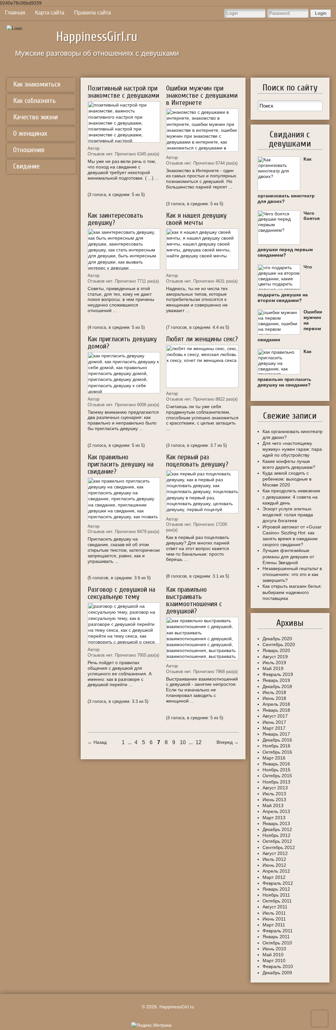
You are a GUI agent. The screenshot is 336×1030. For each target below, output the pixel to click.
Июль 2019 (274, 662)
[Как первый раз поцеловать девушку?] (202, 491)
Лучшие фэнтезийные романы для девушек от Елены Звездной (288, 556)
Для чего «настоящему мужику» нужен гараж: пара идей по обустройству (292, 449)
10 (183, 742)
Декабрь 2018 (277, 686)
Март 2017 (273, 728)
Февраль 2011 (277, 930)
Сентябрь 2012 (278, 847)
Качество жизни (35, 117)
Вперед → (228, 742)
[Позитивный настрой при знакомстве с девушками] (124, 122)
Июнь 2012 (274, 865)
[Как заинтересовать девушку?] (124, 249)
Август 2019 (275, 656)
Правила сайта (92, 12)
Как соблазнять (34, 100)
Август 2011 (274, 906)
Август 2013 (275, 787)
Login (320, 13)
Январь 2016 (276, 763)
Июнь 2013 (274, 799)
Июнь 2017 (274, 722)
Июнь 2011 (274, 918)
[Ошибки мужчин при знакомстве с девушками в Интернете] (202, 130)
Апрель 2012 (276, 871)
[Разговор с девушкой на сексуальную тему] (124, 623)
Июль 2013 (274, 793)
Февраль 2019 (277, 674)
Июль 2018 (274, 692)
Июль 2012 (274, 859)
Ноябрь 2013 (276, 781)
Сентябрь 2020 (278, 644)
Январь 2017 (276, 734)
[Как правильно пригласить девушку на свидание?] (124, 499)
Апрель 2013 (276, 811)
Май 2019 (273, 668)
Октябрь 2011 (277, 900)
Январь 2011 (276, 936)
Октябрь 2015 (277, 775)
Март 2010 (273, 960)
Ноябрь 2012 (276, 835)
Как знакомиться (36, 84)
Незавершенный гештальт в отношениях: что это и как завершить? (292, 574)
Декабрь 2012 (277, 829)
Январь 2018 (276, 710)
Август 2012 (275, 853)
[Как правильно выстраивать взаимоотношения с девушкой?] (202, 638)
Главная (15, 12)
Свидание (26, 166)
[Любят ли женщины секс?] (202, 366)
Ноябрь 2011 (276, 895)
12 (198, 742)
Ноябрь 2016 (276, 745)
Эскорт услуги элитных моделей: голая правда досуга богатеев (287, 514)
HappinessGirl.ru (96, 36)
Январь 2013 (276, 823)
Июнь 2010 (274, 948)
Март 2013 (273, 817)
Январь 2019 (276, 680)
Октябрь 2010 (277, 942)
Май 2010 (273, 954)
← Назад (97, 742)
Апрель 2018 (276, 704)
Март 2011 (273, 924)
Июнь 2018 (274, 698)
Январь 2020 (276, 650)
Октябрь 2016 (277, 752)
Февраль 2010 (277, 966)
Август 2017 (275, 716)
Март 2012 (273, 877)
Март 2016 (273, 758)
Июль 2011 (274, 913)
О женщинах (30, 133)
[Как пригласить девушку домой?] (124, 372)
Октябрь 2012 (277, 841)
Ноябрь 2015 (276, 769)
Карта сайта (49, 12)
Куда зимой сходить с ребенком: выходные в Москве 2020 (286, 478)
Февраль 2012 (277, 883)
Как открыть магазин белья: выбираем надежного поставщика (292, 592)
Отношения (28, 150)
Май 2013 (273, 805)
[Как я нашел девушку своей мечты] (202, 249)
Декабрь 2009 (277, 972)
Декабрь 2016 (277, 740)
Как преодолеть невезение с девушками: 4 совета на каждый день (291, 496)
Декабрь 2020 (277, 638)
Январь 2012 (276, 889)
